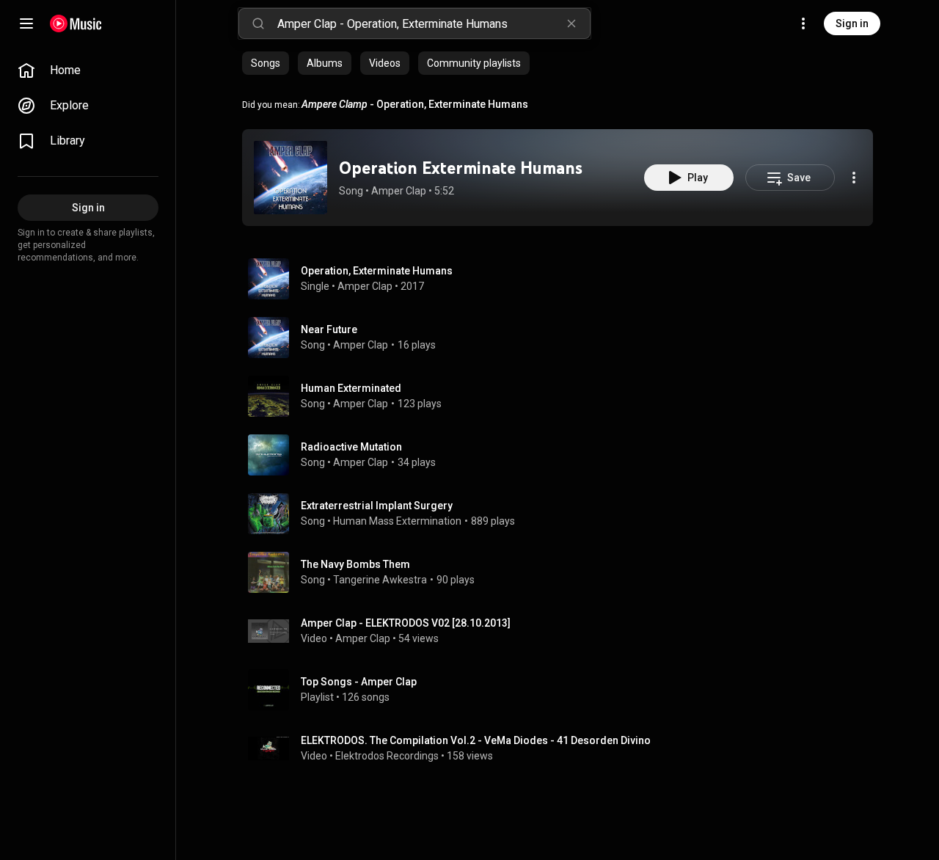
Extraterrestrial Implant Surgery (377, 505)
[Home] (76, 23)
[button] (290, 177)
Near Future (329, 329)
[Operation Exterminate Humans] (290, 177)
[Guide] (26, 23)
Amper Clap (398, 191)
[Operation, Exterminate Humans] (563, 278)
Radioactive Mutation (351, 447)
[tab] (265, 63)
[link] (88, 70)
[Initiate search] (258, 23)
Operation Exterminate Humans (460, 167)
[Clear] (571, 23)
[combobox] (433, 23)
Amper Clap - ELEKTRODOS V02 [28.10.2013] (406, 623)
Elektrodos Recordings (387, 756)
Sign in (852, 23)
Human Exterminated (351, 388)
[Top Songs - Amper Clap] (563, 689)
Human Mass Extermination (397, 521)
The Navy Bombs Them (355, 564)
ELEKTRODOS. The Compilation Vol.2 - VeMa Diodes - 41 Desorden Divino (476, 740)
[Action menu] (854, 177)
